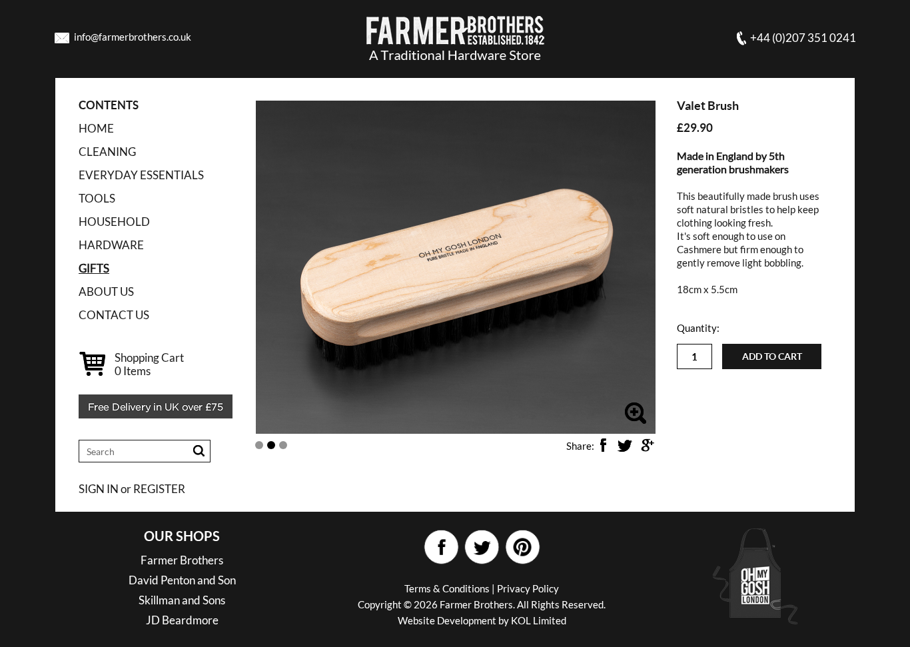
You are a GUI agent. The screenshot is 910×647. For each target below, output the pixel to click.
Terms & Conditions (447, 588)
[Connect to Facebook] (441, 547)
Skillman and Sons (182, 600)
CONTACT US (114, 315)
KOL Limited (538, 620)
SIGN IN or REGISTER (132, 489)
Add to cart (772, 356)
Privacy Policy (528, 588)
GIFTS (94, 268)
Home (96, 128)
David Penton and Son (182, 580)
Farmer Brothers (182, 560)
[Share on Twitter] (625, 445)
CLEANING (107, 152)
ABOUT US (106, 292)
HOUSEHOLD (114, 222)
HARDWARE (111, 245)
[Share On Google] (647, 445)
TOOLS (97, 198)
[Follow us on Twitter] (481, 547)
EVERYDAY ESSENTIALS (141, 175)
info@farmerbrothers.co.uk (132, 37)
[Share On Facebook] (603, 445)
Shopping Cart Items (149, 364)
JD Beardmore (182, 620)
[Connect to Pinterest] (522, 547)
